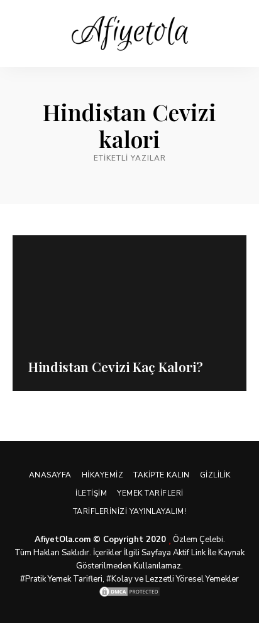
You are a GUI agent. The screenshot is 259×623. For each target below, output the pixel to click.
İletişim (91, 493)
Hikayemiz (103, 475)
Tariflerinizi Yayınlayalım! (130, 511)
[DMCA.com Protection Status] (129, 591)
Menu (237, 33)
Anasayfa (50, 475)
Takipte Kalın (161, 475)
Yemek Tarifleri (150, 493)
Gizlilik (215, 475)
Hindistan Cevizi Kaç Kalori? (115, 366)
